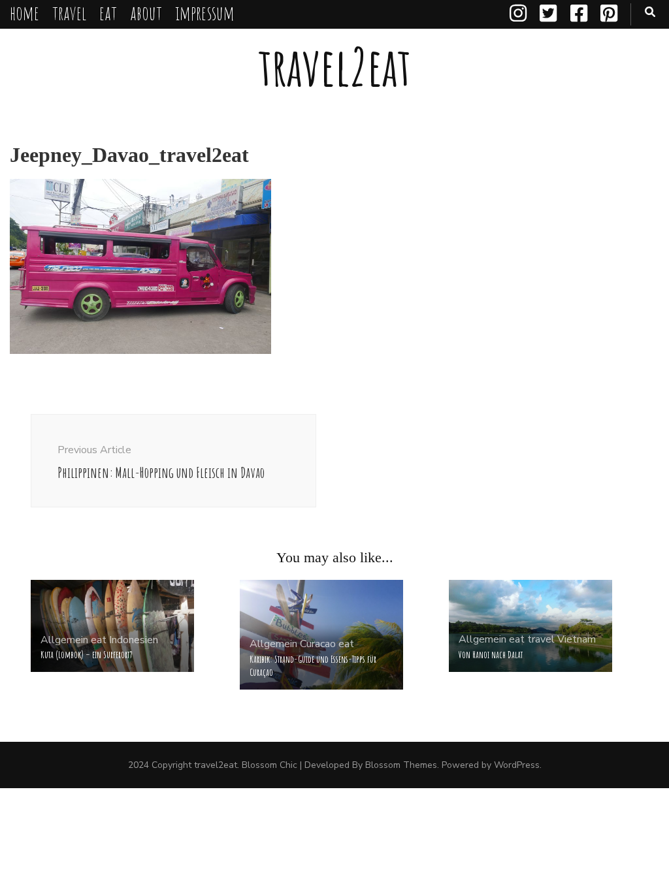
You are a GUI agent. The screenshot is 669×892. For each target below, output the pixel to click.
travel (69, 13)
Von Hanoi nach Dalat (491, 654)
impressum (205, 13)
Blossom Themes (401, 765)
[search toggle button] (650, 12)
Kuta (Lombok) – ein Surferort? (87, 654)
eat (108, 13)
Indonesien (133, 640)
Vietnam (576, 639)
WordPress (517, 765)
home (24, 13)
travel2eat (334, 66)
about (146, 13)
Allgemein (64, 640)
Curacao (318, 644)
